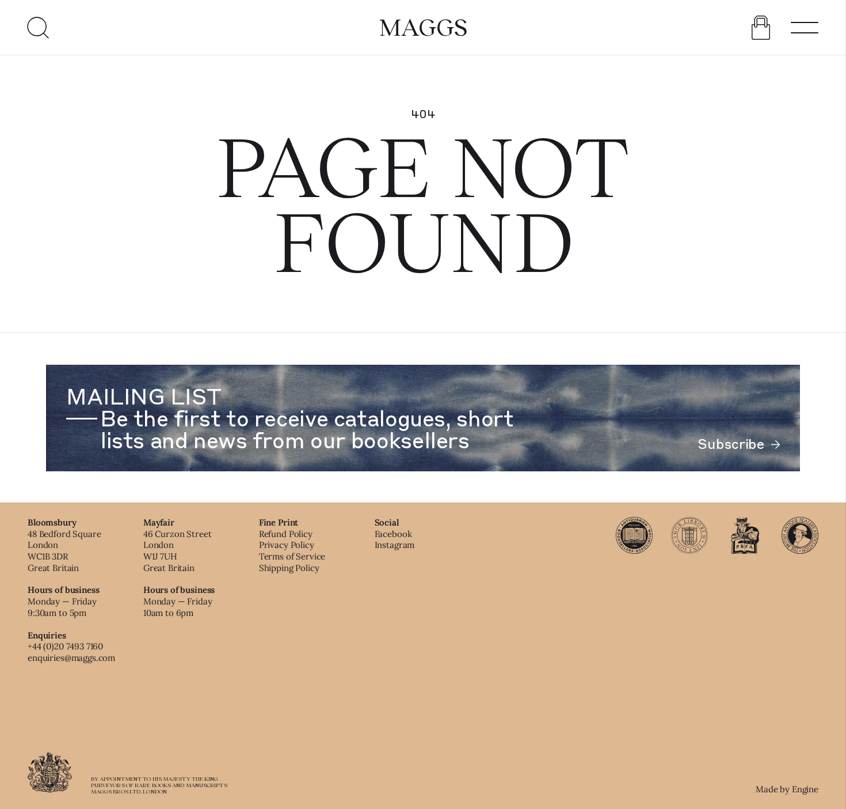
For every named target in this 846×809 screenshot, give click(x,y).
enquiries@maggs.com (71, 657)
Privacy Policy (286, 544)
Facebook (393, 533)
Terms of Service (292, 556)
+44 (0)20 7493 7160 (65, 646)
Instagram (395, 544)
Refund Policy (286, 533)
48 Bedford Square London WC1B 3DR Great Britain (64, 550)
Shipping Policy (289, 567)
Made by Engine (787, 789)
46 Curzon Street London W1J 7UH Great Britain (177, 550)
